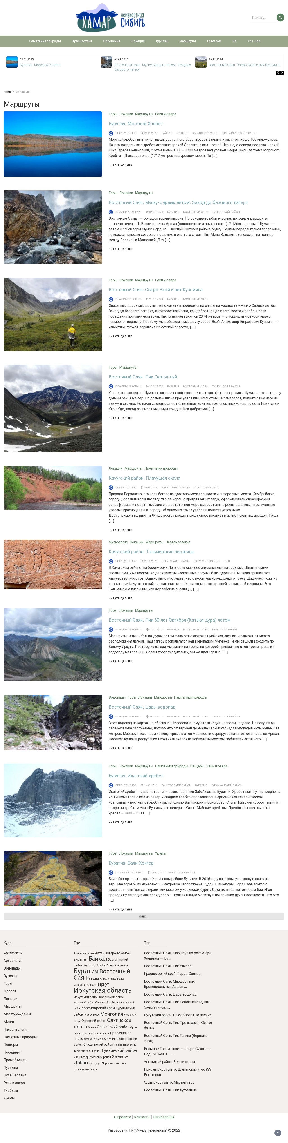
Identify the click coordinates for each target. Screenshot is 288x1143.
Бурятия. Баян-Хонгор (131, 863)
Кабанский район (205, 133)
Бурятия (182, 133)
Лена (227, 561)
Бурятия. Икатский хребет (136, 775)
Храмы (160, 853)
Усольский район (100, 1057)
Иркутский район (86, 997)
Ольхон (92, 1027)
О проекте (122, 1117)
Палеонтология (177, 542)
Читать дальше (121, 164)
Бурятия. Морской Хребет (136, 123)
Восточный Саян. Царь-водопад (142, 707)
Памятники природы (45, 41)
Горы (113, 114)
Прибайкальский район (239, 133)
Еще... (144, 916)
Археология (118, 542)
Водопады (117, 697)
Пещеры (197, 766)
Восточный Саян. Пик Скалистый (143, 377)
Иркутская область (176, 487)
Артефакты (13, 953)
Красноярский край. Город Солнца (172, 974)
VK (234, 41)
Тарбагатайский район (87, 1051)
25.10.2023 (156, 629)
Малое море (91, 1014)
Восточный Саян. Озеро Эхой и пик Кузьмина (150, 65)
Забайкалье (117, 978)
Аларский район (84, 953)
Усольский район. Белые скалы (169, 1062)
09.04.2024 (151, 487)
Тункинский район (226, 211)
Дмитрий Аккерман (129, 872)
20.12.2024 (156, 299)
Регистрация (163, 1117)
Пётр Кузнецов (126, 133)
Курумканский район (226, 785)
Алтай (99, 953)
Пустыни (11, 1067)
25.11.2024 (156, 386)
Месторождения (17, 1014)
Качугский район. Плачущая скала (144, 478)
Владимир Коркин (128, 211)
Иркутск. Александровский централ (237, 65)
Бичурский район (117, 965)
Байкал (167, 133)
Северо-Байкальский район (99, 1039)
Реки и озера (165, 114)
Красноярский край (98, 1008)
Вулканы (10, 976)
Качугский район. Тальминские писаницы (151, 551)
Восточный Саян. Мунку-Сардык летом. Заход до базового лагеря (178, 202)
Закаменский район (85, 984)
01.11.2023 (151, 561)
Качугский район (206, 487)
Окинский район (224, 629)
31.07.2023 (156, 716)
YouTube (254, 41)
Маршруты (187, 41)
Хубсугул (95, 1063)
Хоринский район (182, 872)
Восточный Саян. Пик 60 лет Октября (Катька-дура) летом (170, 620)
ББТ (86, 959)
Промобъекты (15, 1060)
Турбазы (162, 41)
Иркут (103, 984)
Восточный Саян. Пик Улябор (168, 966)
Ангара (110, 953)
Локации (138, 41)
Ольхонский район (113, 1027)
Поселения (111, 41)
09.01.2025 (151, 133)
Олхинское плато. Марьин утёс (169, 1082)
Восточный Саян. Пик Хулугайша (170, 1090)
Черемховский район (114, 1063)
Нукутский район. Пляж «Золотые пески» (177, 1015)
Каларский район (84, 1002)
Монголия (111, 1014)
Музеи (9, 1022)
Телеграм (214, 41)
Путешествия (82, 41)
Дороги (10, 991)
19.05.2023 (151, 785)
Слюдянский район (98, 1045)
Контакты (142, 1117)
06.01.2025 (156, 211)
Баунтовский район (176, 785)
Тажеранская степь (125, 1044)
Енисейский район (99, 978)
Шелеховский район (85, 1069)
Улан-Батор (81, 1057)
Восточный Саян (195, 211)
